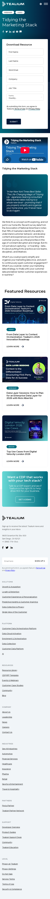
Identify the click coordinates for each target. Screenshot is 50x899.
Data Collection (9, 643)
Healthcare (7, 764)
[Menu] (46, 4)
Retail (4, 779)
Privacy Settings (9, 869)
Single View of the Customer (14, 612)
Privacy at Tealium (10, 864)
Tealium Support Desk (12, 837)
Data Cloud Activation (11, 633)
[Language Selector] (41, 4)
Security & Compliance (12, 889)
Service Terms (8, 879)
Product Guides (9, 832)
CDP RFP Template (10, 675)
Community (7, 690)
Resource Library (9, 670)
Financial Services (10, 759)
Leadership (7, 717)
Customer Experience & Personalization (19, 597)
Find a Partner (8, 805)
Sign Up (39, 561)
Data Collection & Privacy (13, 607)
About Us (6, 712)
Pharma (5, 774)
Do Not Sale (7, 874)
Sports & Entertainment (12, 784)
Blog (4, 695)
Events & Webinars (10, 680)
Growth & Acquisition (11, 586)
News (4, 722)
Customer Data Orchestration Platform (19, 628)
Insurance (6, 769)
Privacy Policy (34, 109)
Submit (14, 121)
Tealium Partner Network (13, 810)
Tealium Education (10, 847)
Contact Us (7, 732)
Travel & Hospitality (10, 789)
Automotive (7, 753)
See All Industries (9, 748)
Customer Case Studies (12, 685)
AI (3, 653)
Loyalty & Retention (10, 592)
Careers (5, 727)
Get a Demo (25, 499)
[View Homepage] (13, 4)
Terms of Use (19, 109)
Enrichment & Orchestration (14, 638)
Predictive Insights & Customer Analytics (20, 602)
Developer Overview (11, 827)
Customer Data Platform (13, 648)
